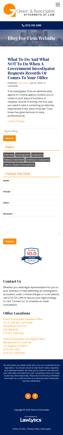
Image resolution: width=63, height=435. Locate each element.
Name (7, 180)
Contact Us (12, 281)
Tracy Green (23, 82)
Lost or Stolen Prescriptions (19, 164)
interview (9, 154)
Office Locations (16, 313)
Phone (7, 192)
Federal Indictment (14, 159)
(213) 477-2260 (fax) (14, 353)
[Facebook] (35, 396)
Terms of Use (18, 428)
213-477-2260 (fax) (13, 333)
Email (7, 203)
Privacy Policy (33, 428)
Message (8, 214)
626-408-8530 (10, 329)
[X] (28, 396)
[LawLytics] (31, 419)
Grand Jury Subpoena (38, 159)
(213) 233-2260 (33, 25)
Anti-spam (46, 428)
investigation (23, 154)
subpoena (37, 154)
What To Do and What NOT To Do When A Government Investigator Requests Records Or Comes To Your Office (31, 68)
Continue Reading (16, 121)
